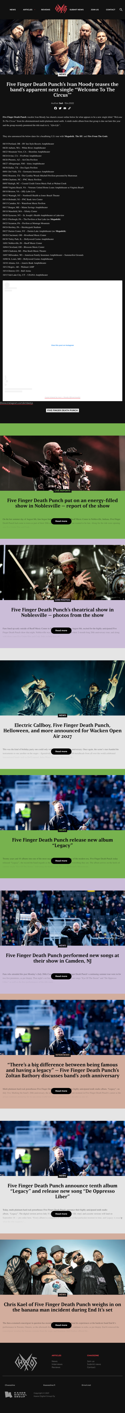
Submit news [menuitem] (76, 9)
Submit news (94, 1364)
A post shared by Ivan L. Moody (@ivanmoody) (62, 397)
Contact (91, 1367)
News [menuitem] (13, 9)
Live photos (62, 600)
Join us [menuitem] (95, 9)
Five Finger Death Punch (62, 410)
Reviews (56, 1367)
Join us (90, 1361)
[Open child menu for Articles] (34, 9)
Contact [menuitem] (110, 9)
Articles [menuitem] (27, 9)
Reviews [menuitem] (45, 9)
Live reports (62, 491)
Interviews (62, 1055)
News (62, 74)
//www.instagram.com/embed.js (16, 403)
